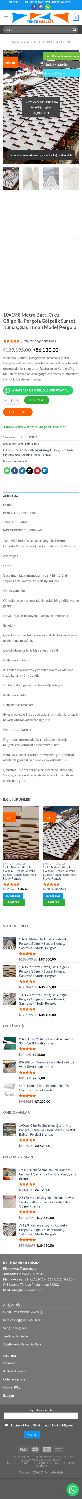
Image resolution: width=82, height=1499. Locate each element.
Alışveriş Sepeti (14, 1371)
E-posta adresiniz (40, 1410)
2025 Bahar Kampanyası (61, 56)
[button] (72, 1489)
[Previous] (10, 107)
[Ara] (74, 29)
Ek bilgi (8, 504)
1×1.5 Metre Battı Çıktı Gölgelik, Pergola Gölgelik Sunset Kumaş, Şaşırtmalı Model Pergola (59, 872)
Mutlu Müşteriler (56, 64)
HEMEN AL (36, 400)
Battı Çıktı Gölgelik (52, 42)
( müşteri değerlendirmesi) (39, 341)
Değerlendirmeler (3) (19, 513)
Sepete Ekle (18, 412)
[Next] (72, 107)
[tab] (41, 496)
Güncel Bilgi (12, 1387)
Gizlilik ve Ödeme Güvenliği (23, 1312)
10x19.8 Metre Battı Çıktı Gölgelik (33, 450)
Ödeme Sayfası (14, 1379)
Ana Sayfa (20, 42)
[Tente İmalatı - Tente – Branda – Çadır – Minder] (40, 17)
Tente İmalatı (20, 461)
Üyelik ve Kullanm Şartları (22, 1344)
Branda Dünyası (55, 73)
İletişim (8, 1395)
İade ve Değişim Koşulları (23, 530)
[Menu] (5, 18)
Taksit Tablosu (15, 522)
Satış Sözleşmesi (15, 1328)
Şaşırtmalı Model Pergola (36, 454)
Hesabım (9, 1363)
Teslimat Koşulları (16, 1336)
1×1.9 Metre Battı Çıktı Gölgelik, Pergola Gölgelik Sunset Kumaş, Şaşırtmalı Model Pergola (19, 872)
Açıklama (10, 496)
